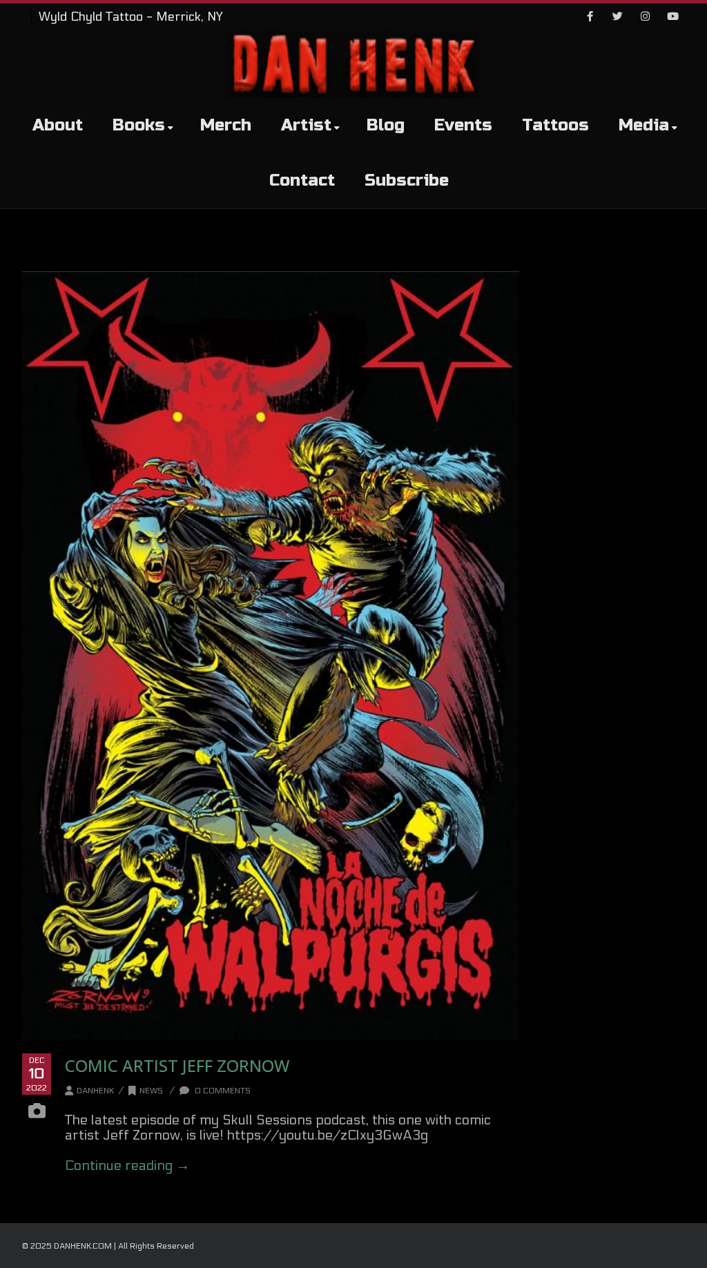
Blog (386, 125)
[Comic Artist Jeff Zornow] (270, 656)
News (151, 1090)
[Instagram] (645, 17)
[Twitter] (617, 17)
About (57, 125)
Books (139, 125)
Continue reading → (127, 1166)
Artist (306, 125)
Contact (302, 180)
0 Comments (222, 1090)
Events (463, 125)
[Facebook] (589, 17)
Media (644, 125)
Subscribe (407, 180)
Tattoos (555, 125)
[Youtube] (672, 17)
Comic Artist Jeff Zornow (177, 1065)
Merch (225, 125)
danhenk (95, 1090)
